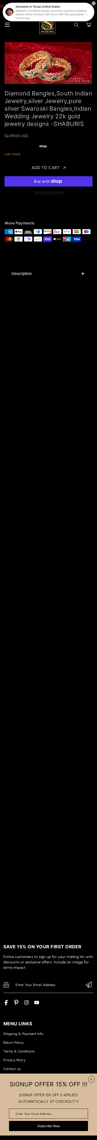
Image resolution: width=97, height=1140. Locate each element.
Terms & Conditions (19, 1051)
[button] (89, 24)
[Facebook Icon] (6, 1004)
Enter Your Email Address (33, 1113)
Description (22, 273)
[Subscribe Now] (89, 985)
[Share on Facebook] (23, 210)
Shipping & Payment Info (23, 1034)
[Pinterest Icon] (16, 1004)
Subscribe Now (48, 1126)
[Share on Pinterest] (38, 210)
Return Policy (13, 1043)
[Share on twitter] (30, 210)
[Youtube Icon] (36, 1004)
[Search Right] (76, 25)
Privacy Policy (14, 1060)
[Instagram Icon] (26, 1004)
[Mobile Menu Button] (7, 24)
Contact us (12, 1069)
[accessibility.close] (91, 1079)
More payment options (48, 192)
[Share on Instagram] (46, 210)
